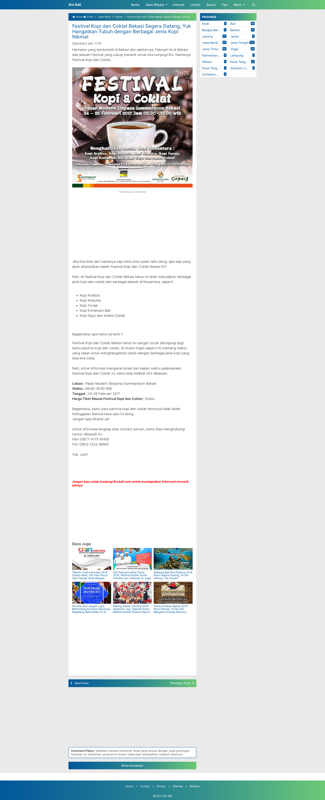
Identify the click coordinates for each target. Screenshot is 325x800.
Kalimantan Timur (214, 55)
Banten (235, 30)
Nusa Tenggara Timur (215, 68)
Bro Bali (75, 5)
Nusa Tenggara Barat (243, 62)
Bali (232, 24)
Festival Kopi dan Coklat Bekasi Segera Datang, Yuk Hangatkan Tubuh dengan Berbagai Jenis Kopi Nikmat (131, 31)
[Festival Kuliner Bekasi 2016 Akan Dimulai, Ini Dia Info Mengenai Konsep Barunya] (173, 593)
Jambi (234, 36)
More (237, 5)
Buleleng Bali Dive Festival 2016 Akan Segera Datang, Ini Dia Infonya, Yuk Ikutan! (173, 575)
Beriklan (195, 786)
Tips (225, 5)
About (129, 786)
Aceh (205, 24)
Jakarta (207, 36)
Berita (135, 5)
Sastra (211, 5)
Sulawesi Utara (240, 68)
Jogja (234, 49)
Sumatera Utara (213, 74)
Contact (145, 786)
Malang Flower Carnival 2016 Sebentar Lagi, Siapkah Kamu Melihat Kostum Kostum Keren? (131, 608)
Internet (178, 5)
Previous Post (180, 683)
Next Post (81, 683)
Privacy (161, 786)
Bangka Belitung (213, 30)
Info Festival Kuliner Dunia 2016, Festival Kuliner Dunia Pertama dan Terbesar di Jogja (132, 575)
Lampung (236, 55)
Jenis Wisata (154, 5)
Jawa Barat (210, 42)
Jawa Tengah (239, 42)
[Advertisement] (132, 229)
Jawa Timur (210, 49)
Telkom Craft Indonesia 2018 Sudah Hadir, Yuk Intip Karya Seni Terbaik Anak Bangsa (90, 575)
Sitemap (178, 786)
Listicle (195, 5)
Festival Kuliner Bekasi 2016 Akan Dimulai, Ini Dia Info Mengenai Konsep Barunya (171, 608)
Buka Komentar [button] (132, 765)
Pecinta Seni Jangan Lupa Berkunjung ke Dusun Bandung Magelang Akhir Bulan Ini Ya (91, 608)
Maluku (207, 62)
